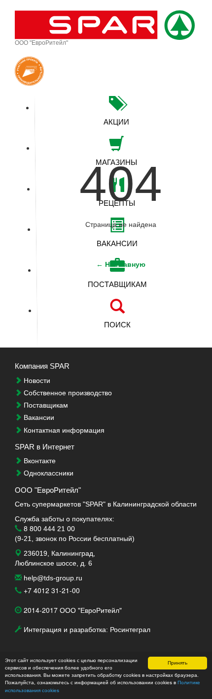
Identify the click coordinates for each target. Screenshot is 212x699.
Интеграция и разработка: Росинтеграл (86, 630)
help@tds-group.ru (52, 578)
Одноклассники (47, 473)
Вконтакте (39, 461)
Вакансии (38, 417)
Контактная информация (63, 430)
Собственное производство (67, 393)
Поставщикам (45, 405)
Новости (36, 380)
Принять (177, 663)
